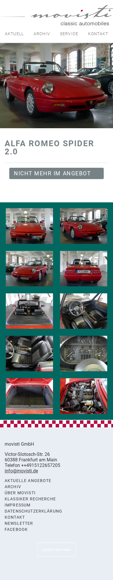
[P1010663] (29, 269)
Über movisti (20, 492)
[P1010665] (29, 311)
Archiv (42, 33)
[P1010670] (83, 396)
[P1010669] (29, 396)
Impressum (17, 505)
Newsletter (19, 523)
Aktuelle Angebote (28, 480)
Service (69, 33)
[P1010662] (83, 226)
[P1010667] (29, 353)
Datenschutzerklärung (33, 511)
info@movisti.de (21, 471)
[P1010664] (83, 269)
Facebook (16, 529)
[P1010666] (83, 311)
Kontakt (98, 33)
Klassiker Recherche (30, 499)
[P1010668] (83, 353)
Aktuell (14, 33)
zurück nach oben (56, 549)
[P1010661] (29, 226)
